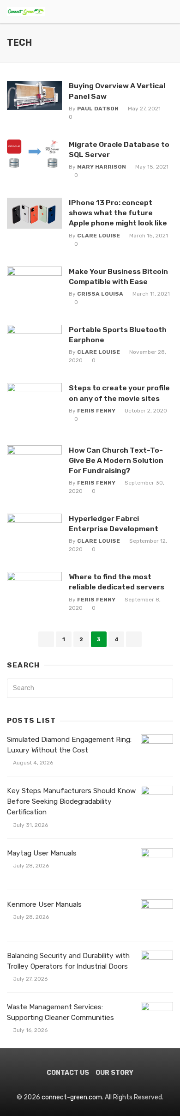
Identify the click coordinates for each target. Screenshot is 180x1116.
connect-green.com (72, 1097)
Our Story (114, 1073)
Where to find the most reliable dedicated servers (116, 581)
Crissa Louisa (100, 294)
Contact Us (68, 1073)
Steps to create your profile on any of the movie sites (119, 392)
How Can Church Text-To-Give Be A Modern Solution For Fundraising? (116, 460)
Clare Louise (98, 235)
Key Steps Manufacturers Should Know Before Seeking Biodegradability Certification (71, 801)
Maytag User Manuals (42, 853)
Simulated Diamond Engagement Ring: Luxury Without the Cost (69, 744)
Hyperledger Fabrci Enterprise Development (113, 523)
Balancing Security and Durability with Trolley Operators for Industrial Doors (68, 961)
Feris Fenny (96, 410)
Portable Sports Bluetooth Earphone (118, 334)
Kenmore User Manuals (44, 904)
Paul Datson (98, 108)
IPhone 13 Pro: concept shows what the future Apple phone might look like (118, 212)
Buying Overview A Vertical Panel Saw (117, 90)
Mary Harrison (101, 167)
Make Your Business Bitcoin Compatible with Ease (118, 276)
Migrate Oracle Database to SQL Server (119, 149)
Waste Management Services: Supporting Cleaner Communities (60, 1012)
